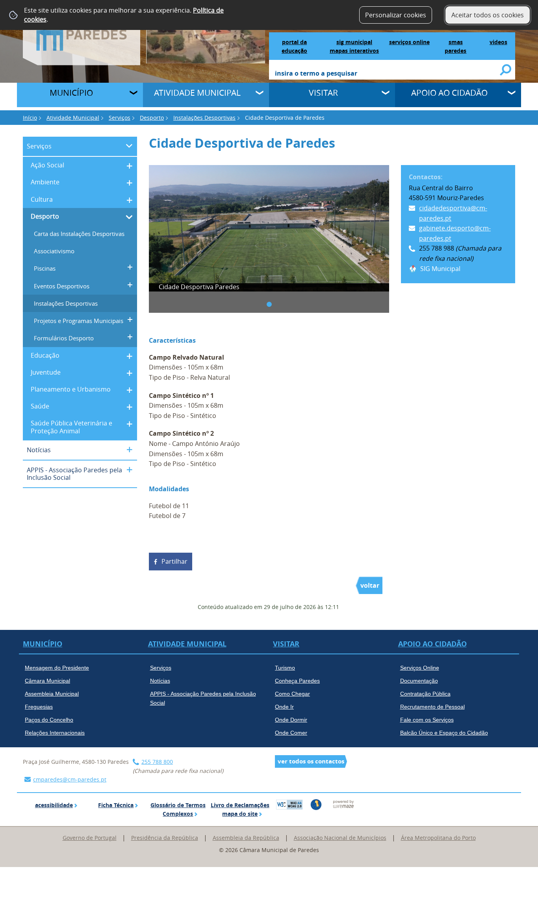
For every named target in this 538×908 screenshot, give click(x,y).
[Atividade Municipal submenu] (260, 94)
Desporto (152, 117)
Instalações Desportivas (204, 117)
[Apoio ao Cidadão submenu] (512, 94)
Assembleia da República (246, 837)
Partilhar (174, 561)
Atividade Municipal (197, 92)
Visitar (323, 92)
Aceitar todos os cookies (487, 15)
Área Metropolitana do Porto (438, 837)
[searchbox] (387, 74)
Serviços (119, 117)
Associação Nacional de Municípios (340, 837)
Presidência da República (164, 837)
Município (71, 92)
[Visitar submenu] (386, 94)
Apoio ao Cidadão (449, 92)
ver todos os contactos (311, 761)
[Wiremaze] (343, 803)
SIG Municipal (440, 268)
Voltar (369, 585)
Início (30, 117)
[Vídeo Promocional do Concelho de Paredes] (205, 31)
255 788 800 (157, 761)
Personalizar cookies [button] (395, 15)
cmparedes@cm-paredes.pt (69, 779)
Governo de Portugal (90, 837)
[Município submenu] (134, 94)
